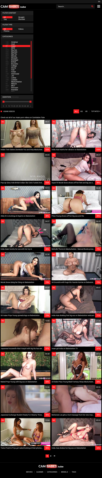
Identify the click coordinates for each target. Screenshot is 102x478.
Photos (6, 31)
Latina (11, 78)
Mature (11, 84)
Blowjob (11, 58)
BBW (10, 48)
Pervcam (12, 88)
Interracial (12, 74)
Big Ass (11, 50)
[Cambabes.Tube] (13, 6)
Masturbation (14, 82)
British (11, 62)
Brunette (12, 64)
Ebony (11, 68)
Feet (10, 70)
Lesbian (11, 80)
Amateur (12, 42)
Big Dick (11, 52)
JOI (10, 76)
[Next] (54, 456)
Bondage (12, 60)
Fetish (11, 72)
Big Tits (11, 54)
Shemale (21, 19)
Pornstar (12, 90)
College (11, 66)
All (5, 17)
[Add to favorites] (42, 122)
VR (86, 111)
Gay (5, 19)
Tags (74, 472)
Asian (11, 46)
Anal (10, 44)
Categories (52, 472)
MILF (10, 86)
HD (81, 111)
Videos (21, 29)
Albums (39, 472)
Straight (21, 17)
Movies (29, 472)
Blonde (11, 56)
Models (64, 472)
